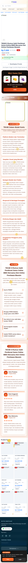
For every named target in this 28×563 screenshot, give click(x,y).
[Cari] (3, 6)
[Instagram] (6, 536)
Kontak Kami (4, 545)
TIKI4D (4, 9)
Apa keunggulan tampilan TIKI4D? (11, 327)
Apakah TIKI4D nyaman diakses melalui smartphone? (12, 335)
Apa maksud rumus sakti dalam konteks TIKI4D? (12, 320)
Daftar (8, 559)
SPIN (14, 90)
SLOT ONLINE (20, 9)
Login (20, 559)
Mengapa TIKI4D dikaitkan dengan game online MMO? (11, 312)
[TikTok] (9, 536)
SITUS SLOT (11, 9)
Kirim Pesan (8, 529)
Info (26, 98)
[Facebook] (2, 536)
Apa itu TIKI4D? (8, 290)
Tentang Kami (4, 543)
